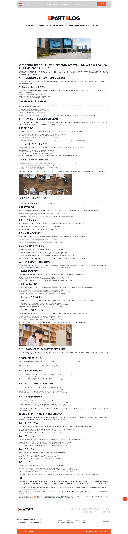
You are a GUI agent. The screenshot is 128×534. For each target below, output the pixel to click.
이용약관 (96, 531)
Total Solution (70, 522)
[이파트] (24, 4)
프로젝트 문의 (34, 497)
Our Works (77, 522)
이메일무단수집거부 (103, 531)
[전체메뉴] (108, 4)
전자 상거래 (44, 496)
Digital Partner (61, 522)
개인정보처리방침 (89, 531)
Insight (84, 522)
